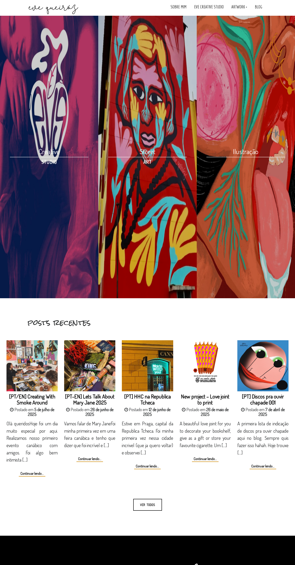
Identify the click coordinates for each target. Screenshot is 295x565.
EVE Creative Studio (209, 7)
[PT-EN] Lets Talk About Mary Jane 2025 (89, 399)
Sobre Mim (178, 7)
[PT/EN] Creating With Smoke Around (32, 399)
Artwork (239, 7)
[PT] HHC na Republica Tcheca (147, 399)
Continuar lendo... (32, 473)
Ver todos (147, 505)
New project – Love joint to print (205, 399)
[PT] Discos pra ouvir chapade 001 (263, 399)
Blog (258, 7)
